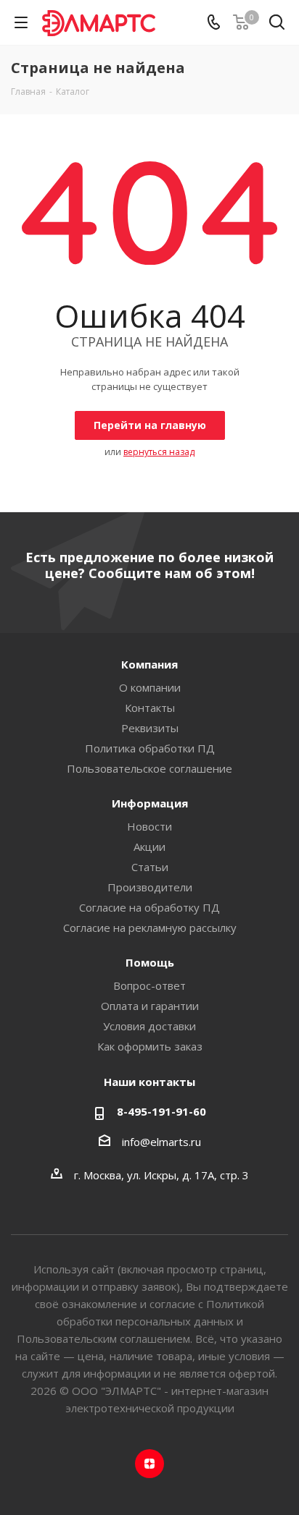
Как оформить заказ (149, 1046)
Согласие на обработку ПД (149, 907)
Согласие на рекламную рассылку (150, 927)
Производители (149, 887)
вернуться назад (158, 452)
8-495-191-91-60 (161, 1111)
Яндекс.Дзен (149, 1463)
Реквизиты (150, 728)
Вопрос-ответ (149, 985)
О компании (150, 687)
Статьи (149, 867)
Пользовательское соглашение (149, 768)
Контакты (150, 707)
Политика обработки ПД (150, 748)
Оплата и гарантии (150, 1005)
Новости (149, 826)
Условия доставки (149, 1026)
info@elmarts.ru (161, 1141)
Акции (149, 846)
